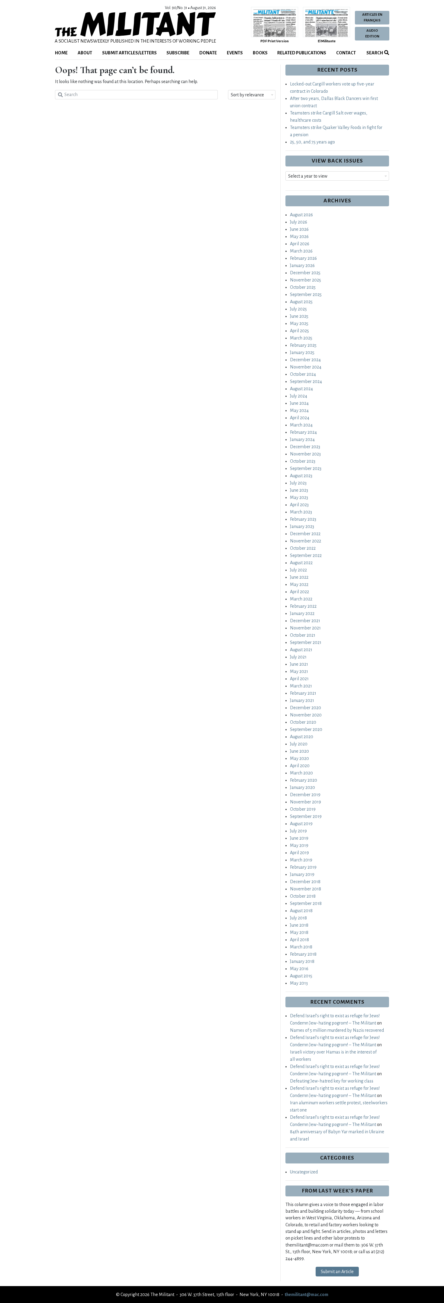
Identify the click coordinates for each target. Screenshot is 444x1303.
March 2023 (301, 512)
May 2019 (299, 845)
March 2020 (301, 773)
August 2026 (301, 214)
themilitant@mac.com (306, 1294)
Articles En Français (372, 17)
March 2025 (301, 338)
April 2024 (299, 417)
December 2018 (305, 881)
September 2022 (306, 555)
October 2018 (303, 896)
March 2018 (301, 946)
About (85, 52)
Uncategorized (304, 1171)
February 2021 (303, 693)
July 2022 (298, 570)
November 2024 (305, 367)
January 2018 (302, 961)
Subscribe (177, 52)
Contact (346, 52)
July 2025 (298, 309)
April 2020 (300, 765)
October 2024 (303, 374)
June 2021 (299, 664)
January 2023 (302, 526)
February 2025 (303, 345)
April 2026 (299, 243)
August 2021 (301, 649)
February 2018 (303, 954)
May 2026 (299, 236)
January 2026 (302, 265)
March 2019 (301, 859)
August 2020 (301, 736)
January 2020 (302, 787)
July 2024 (298, 396)
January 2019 (302, 874)
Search (374, 52)
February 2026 (303, 258)
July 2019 (298, 830)
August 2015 (301, 975)
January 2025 (302, 352)
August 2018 (301, 910)
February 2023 (303, 519)
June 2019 (299, 838)
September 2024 (306, 381)
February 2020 (303, 780)
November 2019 (305, 801)
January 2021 (302, 700)
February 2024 (303, 432)
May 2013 (299, 983)
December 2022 (305, 533)
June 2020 (299, 751)
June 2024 (299, 403)
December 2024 (305, 359)
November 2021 (305, 628)
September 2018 (306, 903)
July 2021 (298, 657)
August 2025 (301, 301)
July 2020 (298, 744)
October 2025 (303, 287)
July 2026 (298, 222)
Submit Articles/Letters (129, 52)
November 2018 (305, 888)
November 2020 (306, 715)
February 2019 (303, 867)
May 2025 (299, 323)
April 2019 (299, 852)
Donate (208, 52)
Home (61, 52)
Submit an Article (337, 1271)
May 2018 (299, 932)
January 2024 (302, 439)
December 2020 (305, 707)
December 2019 (305, 794)
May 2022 (299, 584)
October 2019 (303, 809)
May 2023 (299, 497)
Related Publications (301, 52)
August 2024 (301, 388)
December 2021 (305, 620)
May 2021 (299, 671)
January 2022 (302, 613)
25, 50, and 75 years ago (312, 142)
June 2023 (299, 490)
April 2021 (299, 678)
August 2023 (301, 475)
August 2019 (301, 823)
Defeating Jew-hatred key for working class (331, 1081)
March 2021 (301, 686)
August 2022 (301, 562)
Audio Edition (372, 33)
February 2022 (303, 606)
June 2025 (299, 316)
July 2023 (298, 483)
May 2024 (299, 410)
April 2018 (299, 939)
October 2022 (303, 548)
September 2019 (306, 816)
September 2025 (306, 294)
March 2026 (301, 251)
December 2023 (305, 446)
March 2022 (301, 599)
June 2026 (299, 229)
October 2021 (302, 635)
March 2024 (301, 425)
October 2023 (302, 461)
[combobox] (251, 95)
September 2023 (305, 468)
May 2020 (299, 758)
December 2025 (305, 272)
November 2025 (305, 280)
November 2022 (305, 541)
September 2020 (306, 729)
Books (260, 52)
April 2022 (299, 591)
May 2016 (299, 968)
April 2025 (299, 330)
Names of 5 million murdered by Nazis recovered (337, 1030)
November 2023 (305, 454)
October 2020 (303, 722)
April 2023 (299, 504)
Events (235, 52)
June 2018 (299, 925)
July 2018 (298, 917)
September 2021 (305, 642)
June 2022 (299, 577)
